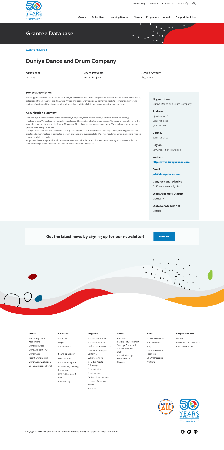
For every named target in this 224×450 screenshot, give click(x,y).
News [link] (137, 17)
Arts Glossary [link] (64, 381)
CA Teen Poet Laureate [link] (98, 377)
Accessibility (139, 3)
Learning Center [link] (119, 17)
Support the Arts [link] (185, 17)
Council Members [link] (125, 348)
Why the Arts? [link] (64, 358)
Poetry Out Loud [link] (95, 369)
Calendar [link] (121, 361)
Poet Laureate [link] (94, 373)
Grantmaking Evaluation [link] (40, 361)
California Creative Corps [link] (99, 346)
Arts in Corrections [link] (96, 342)
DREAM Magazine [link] (155, 357)
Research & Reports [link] (67, 362)
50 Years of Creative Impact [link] (97, 383)
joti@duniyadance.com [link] (167, 174)
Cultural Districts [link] (95, 357)
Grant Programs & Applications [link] (37, 340)
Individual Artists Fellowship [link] (95, 363)
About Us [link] (121, 338)
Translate (153, 3)
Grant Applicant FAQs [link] (38, 349)
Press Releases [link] (153, 342)
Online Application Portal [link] (40, 365)
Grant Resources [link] (36, 345)
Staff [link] (119, 351)
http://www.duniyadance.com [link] (171, 162)
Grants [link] (82, 17)
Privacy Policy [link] (86, 431)
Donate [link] (179, 338)
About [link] (166, 17)
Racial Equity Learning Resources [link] (68, 368)
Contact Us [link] (168, 3)
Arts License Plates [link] (184, 346)
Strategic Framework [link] (126, 345)
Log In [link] (61, 342)
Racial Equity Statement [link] (128, 341)
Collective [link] (98, 17)
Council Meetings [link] (125, 355)
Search (181, 3)
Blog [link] (149, 346)
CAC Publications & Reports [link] (67, 375)
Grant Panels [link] (34, 353)
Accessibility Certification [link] (106, 431)
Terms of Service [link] (70, 431)
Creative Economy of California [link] (97, 352)
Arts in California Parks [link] (98, 338)
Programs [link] (151, 17)
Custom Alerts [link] (64, 346)
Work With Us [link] (123, 358)
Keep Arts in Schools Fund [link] (188, 342)
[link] (34, 12)
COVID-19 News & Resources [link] (155, 352)
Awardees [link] (92, 388)
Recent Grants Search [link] (38, 357)
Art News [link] (151, 361)
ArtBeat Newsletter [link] (155, 338)
